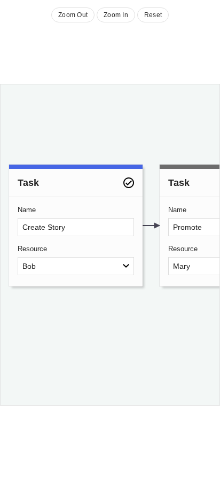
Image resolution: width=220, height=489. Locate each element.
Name (27, 210)
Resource (32, 249)
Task (28, 182)
